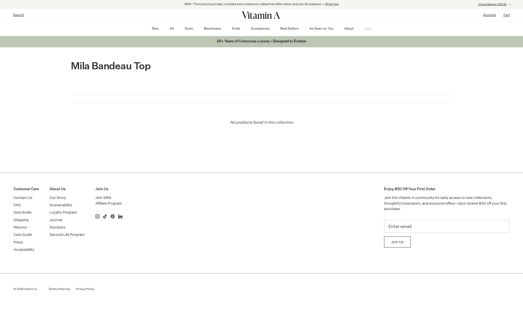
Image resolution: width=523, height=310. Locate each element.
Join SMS (103, 197)
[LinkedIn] (120, 216)
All (172, 28)
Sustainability (61, 205)
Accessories (260, 28)
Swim (189, 28)
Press (18, 242)
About (349, 28)
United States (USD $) (492, 4)
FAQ (17, 205)
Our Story (58, 197)
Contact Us (23, 197)
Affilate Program (108, 203)
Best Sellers (289, 28)
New (155, 28)
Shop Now (332, 4)
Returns (20, 227)
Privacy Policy (85, 289)
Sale (367, 28)
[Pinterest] (113, 216)
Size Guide (22, 212)
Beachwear (212, 28)
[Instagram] (97, 216)
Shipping (21, 220)
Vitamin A (30, 289)
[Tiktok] (105, 216)
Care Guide (23, 234)
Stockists (57, 227)
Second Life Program (67, 234)
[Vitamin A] (261, 15)
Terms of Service (59, 289)
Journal (56, 220)
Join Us (397, 242)
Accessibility (24, 249)
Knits (236, 28)
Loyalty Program (63, 212)
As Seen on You (321, 28)
